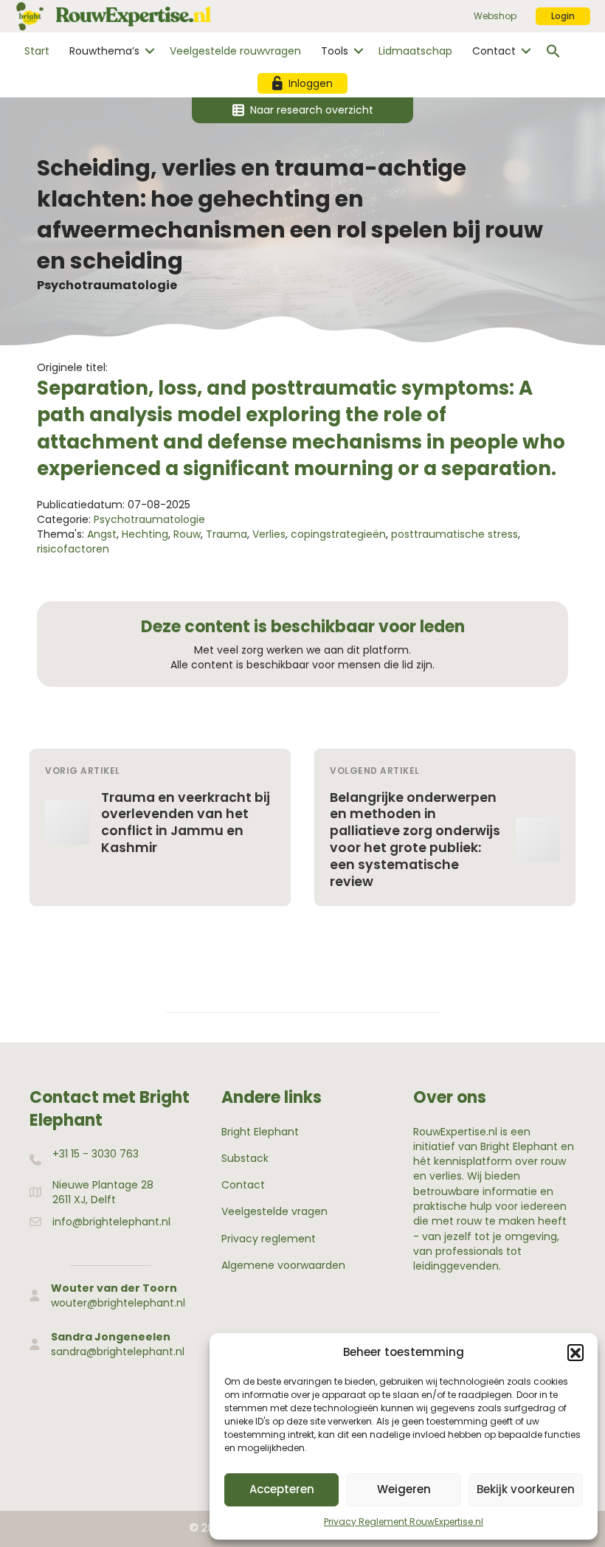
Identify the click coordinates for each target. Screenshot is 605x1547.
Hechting (145, 534)
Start (36, 51)
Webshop (495, 16)
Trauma (226, 534)
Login (563, 16)
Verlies (269, 534)
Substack (245, 1158)
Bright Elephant (260, 1131)
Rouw (187, 534)
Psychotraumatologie (107, 285)
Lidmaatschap (415, 51)
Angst (102, 534)
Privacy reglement (268, 1238)
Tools (334, 51)
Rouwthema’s (104, 51)
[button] (575, 1352)
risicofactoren (73, 548)
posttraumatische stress (454, 534)
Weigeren (404, 1489)
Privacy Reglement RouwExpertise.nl (403, 1521)
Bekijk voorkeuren (526, 1489)
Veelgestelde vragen (274, 1211)
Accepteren (281, 1489)
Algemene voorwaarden (283, 1265)
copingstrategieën (338, 534)
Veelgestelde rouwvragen (235, 51)
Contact (494, 51)
